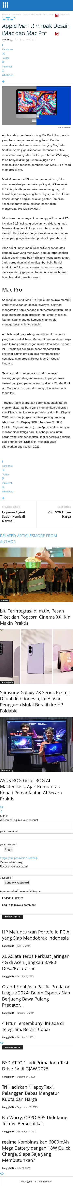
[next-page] (3, 807)
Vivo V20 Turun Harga (59, 514)
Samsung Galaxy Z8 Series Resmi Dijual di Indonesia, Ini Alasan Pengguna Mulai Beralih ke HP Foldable (34, 701)
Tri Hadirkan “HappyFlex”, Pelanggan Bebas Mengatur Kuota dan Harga (30, 1093)
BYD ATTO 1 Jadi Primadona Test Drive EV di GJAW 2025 (35, 1065)
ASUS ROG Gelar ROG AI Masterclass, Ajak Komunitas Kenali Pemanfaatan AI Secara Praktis (31, 789)
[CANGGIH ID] (36, 38)
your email (6, 877)
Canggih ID (8, 945)
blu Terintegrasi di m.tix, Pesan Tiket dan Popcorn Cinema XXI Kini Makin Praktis (36, 617)
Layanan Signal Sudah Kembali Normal (13, 516)
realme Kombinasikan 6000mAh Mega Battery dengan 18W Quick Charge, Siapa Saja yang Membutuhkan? (36, 1151)
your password (8, 844)
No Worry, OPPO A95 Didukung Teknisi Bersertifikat (34, 1120)
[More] (36, 82)
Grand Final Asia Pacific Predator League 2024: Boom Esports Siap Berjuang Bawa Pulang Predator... (36, 995)
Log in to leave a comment (18, 904)
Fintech (4, 600)
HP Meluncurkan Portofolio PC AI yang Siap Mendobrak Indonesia (36, 935)
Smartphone (7, 682)
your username (8, 831)
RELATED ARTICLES (17, 535)
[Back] (1, 811)
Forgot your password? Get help (19, 858)
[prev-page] (1, 807)
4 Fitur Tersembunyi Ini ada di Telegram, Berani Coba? (33, 1026)
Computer (6, 770)
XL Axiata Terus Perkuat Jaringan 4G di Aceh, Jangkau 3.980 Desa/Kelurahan (36, 962)
